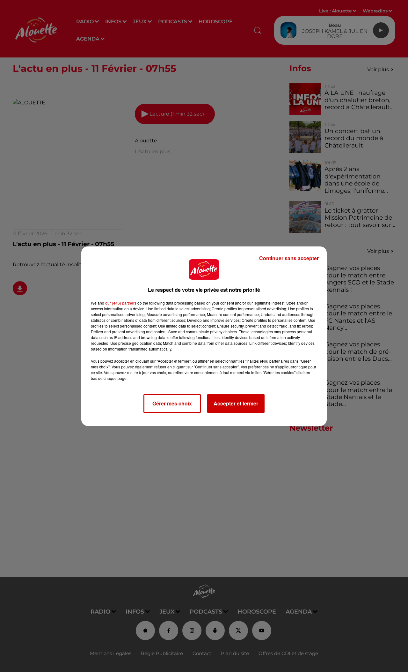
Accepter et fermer (236, 403)
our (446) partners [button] (120, 303)
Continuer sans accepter (289, 258)
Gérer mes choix (172, 403)
